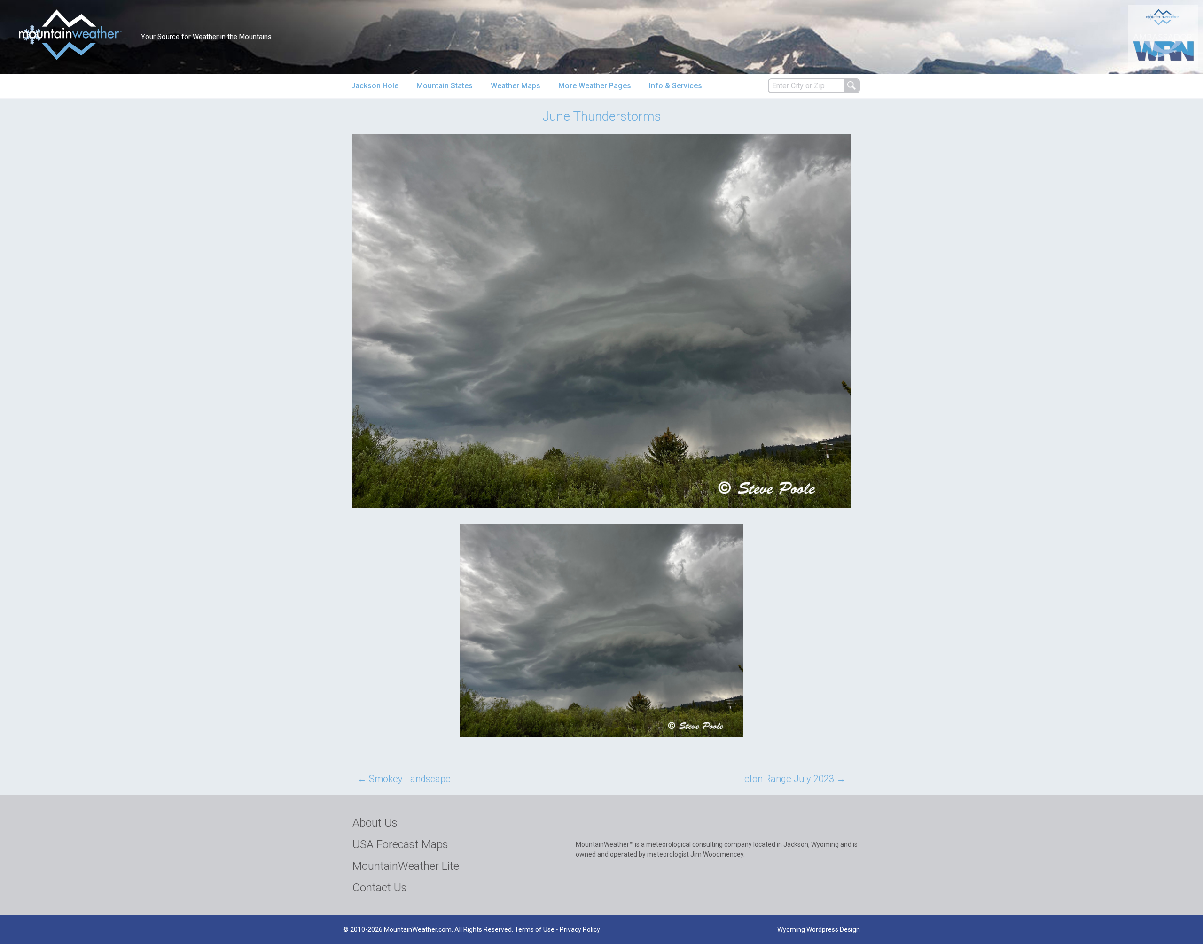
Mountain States (444, 85)
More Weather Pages (594, 85)
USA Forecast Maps (400, 844)
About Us (375, 822)
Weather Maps (515, 85)
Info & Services (675, 85)
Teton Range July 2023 (792, 778)
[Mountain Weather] (70, 34)
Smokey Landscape (404, 778)
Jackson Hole (374, 85)
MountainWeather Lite (405, 866)
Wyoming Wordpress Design (818, 929)
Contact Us (379, 887)
